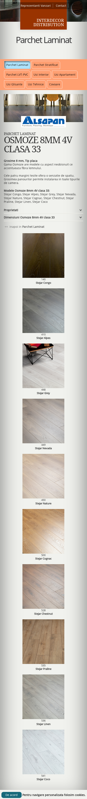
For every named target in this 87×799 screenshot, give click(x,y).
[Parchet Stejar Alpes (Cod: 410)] (43, 332)
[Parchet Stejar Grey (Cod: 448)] (43, 387)
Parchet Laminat (17, 65)
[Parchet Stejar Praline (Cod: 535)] (43, 663)
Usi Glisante (14, 84)
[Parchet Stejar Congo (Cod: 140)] (43, 277)
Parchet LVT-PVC (17, 74)
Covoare (54, 84)
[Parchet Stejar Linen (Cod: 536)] (43, 718)
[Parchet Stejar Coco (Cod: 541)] (43, 773)
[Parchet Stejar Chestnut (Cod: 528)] (43, 608)
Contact (61, 6)
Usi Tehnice (36, 84)
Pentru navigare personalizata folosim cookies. (54, 795)
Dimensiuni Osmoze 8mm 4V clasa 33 (29, 217)
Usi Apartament (64, 74)
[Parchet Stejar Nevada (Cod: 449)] (43, 442)
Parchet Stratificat (46, 65)
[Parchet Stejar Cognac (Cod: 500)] (43, 552)
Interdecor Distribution (48, 22)
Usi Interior (41, 74)
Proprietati (11, 210)
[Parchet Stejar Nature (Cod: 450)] (43, 497)
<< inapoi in (24, 227)
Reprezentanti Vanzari (36, 6)
